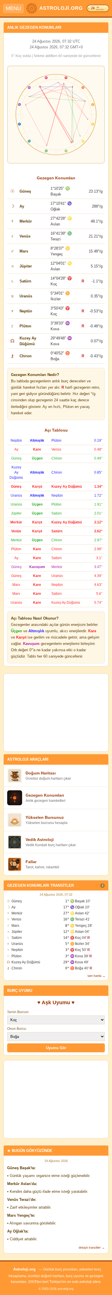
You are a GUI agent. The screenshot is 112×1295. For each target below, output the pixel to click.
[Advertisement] (56, 713)
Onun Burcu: (17, 1029)
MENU (13, 8)
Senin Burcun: (18, 1012)
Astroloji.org (24, 1269)
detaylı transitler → (92, 1247)
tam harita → (96, 975)
